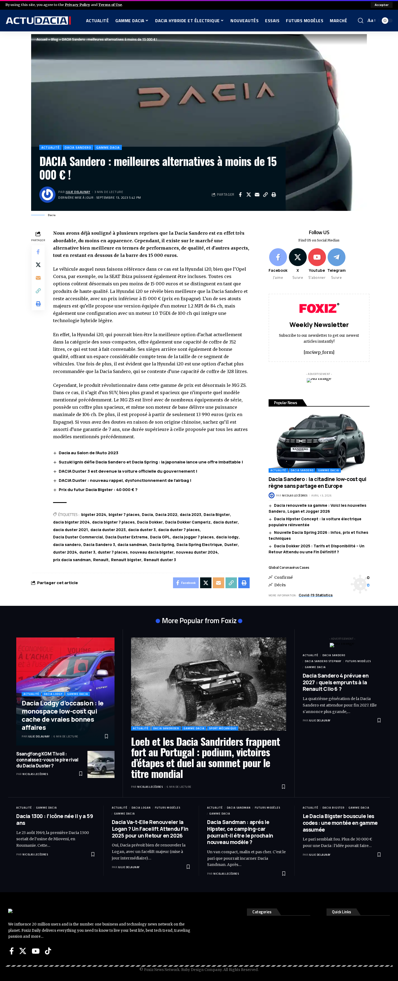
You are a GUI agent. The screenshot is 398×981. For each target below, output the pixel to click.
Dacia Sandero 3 (99, 544)
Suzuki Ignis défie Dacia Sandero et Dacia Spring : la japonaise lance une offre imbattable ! (151, 462)
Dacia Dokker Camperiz (188, 522)
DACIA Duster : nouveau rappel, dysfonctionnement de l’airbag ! (125, 480)
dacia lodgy (227, 536)
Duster (231, 544)
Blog (54, 39)
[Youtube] (317, 264)
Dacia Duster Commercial (78, 536)
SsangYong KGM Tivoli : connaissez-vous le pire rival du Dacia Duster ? (47, 760)
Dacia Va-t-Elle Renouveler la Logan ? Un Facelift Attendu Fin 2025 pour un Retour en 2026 (150, 829)
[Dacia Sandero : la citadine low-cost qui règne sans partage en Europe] (319, 442)
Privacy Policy (77, 4)
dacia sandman (132, 544)
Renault (101, 559)
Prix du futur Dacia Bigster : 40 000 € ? (98, 489)
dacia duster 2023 (108, 529)
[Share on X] (248, 194)
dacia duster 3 (142, 529)
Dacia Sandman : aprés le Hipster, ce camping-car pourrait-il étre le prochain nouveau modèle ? (240, 832)
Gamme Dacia (108, 147)
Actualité (50, 147)
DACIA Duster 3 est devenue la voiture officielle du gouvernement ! (128, 471)
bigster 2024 (93, 514)
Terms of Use (110, 4)
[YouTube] (35, 951)
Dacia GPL (160, 536)
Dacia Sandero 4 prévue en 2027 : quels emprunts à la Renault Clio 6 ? (336, 682)
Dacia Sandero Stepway (323, 661)
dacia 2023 (190, 514)
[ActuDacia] (38, 20)
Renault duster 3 (160, 559)
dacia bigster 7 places (113, 522)
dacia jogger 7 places (193, 536)
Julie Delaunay (78, 191)
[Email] (257, 194)
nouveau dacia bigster (152, 552)
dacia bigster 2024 (71, 522)
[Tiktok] (48, 951)
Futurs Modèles (358, 661)
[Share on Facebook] (240, 194)
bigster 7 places (124, 514)
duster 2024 (65, 552)
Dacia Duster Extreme (126, 536)
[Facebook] (278, 264)
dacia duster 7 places (179, 529)
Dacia (147, 514)
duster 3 (87, 552)
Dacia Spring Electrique (199, 544)
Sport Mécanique (222, 728)
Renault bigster (126, 559)
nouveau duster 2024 (197, 552)
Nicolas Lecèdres (295, 495)
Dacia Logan (141, 808)
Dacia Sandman (239, 808)
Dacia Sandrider (166, 728)
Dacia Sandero (78, 147)
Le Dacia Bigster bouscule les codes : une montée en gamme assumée (340, 823)
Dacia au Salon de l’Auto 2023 (88, 453)
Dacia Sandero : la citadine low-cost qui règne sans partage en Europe (317, 482)
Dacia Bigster (217, 514)
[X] (298, 264)
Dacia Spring (161, 544)
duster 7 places (113, 552)
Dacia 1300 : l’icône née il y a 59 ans (54, 819)
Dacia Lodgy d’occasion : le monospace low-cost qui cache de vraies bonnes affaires (63, 715)
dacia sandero (67, 544)
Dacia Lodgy (53, 694)
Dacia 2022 (166, 514)
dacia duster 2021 (70, 529)
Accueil (42, 39)
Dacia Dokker (150, 522)
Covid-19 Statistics (316, 595)
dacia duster (225, 522)
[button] (382, 5)
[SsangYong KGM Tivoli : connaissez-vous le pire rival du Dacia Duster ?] (101, 764)
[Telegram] (336, 264)
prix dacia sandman (72, 559)
